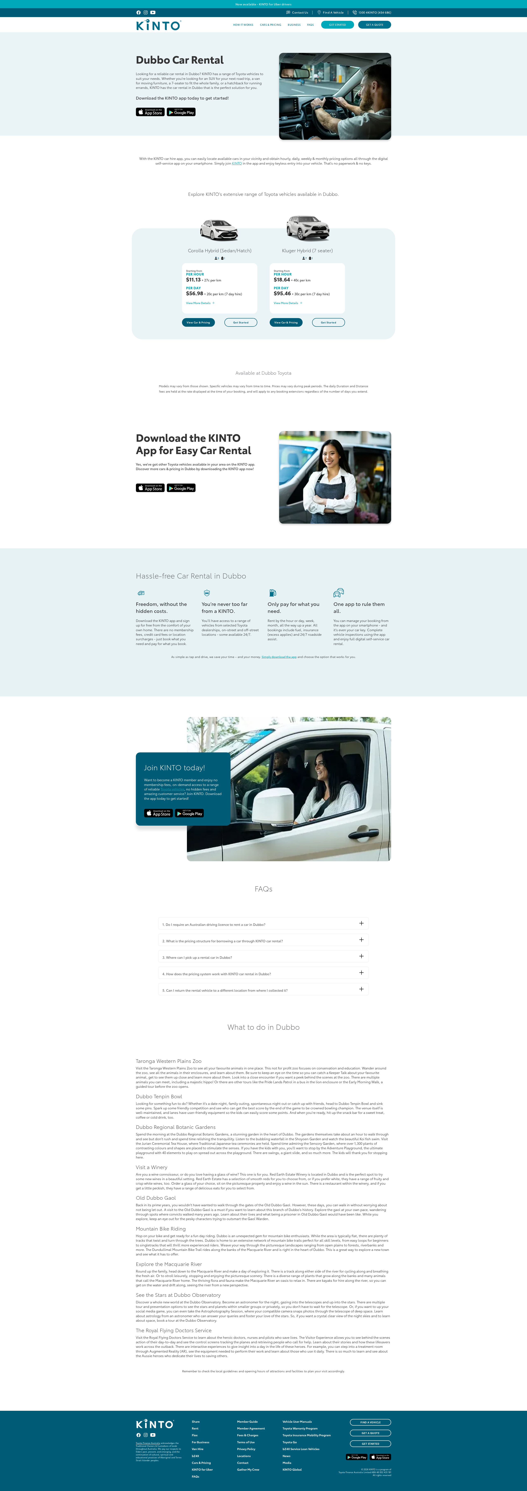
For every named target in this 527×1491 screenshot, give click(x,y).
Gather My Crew (248, 1469)
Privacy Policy (246, 1449)
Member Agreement (251, 1428)
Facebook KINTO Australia (138, 12)
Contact (242, 1463)
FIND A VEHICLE (370, 1422)
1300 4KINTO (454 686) (375, 12)
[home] (169, 24)
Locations (244, 1456)
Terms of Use (246, 1442)
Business (294, 24)
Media (287, 1463)
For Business (200, 1442)
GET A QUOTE (370, 1433)
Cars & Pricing (270, 24)
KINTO (237, 163)
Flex (195, 1435)
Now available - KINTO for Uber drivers (263, 4)
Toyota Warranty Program (300, 1428)
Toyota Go (290, 1442)
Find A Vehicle (333, 12)
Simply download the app (279, 657)
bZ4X (195, 1456)
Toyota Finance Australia (148, 1443)
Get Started (337, 24)
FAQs (310, 24)
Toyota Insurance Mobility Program (307, 1435)
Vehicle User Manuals (297, 1421)
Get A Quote (374, 24)
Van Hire (197, 1449)
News (286, 1456)
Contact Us (300, 12)
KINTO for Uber (202, 1469)
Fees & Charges (247, 1435)
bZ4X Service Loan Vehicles (301, 1449)
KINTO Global (292, 1469)
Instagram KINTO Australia (145, 12)
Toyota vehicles (172, 789)
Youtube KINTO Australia (152, 12)
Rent (195, 1428)
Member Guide (247, 1421)
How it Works (243, 24)
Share (196, 1421)
